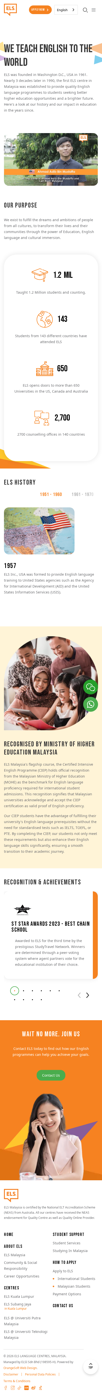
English (62, 10)
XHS (26, 1387)
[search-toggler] (85, 10)
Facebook (5, 1387)
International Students (76, 1278)
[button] (14, 990)
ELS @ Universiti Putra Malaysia (22, 1321)
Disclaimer (10, 1374)
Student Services (66, 1243)
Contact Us (51, 1075)
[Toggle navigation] (93, 9)
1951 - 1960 (51, 494)
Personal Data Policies (40, 1374)
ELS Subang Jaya (17, 1304)
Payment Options (67, 1294)
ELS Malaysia (14, 1255)
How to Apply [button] (64, 1262)
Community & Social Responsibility (20, 1265)
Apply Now (38, 10)
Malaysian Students (74, 1286)
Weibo (33, 1387)
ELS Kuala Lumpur (19, 1296)
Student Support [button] (68, 1234)
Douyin (40, 1387)
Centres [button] (11, 1288)
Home (8, 1234)
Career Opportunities (21, 1276)
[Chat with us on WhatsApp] (90, 704)
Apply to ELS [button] (63, 1271)
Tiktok (19, 1387)
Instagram (12, 1387)
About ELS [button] (13, 1246)
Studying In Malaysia (70, 1250)
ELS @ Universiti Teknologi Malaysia (26, 1334)
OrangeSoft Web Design (20, 1368)
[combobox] (66, 10)
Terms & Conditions (16, 1381)
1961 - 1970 (83, 494)
